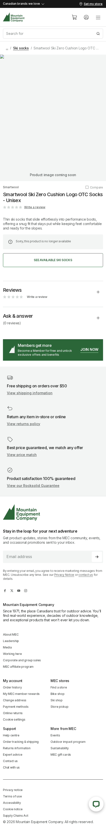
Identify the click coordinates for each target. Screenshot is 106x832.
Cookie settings (14, 719)
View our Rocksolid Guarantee (33, 485)
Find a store (59, 687)
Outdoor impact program (68, 742)
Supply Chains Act (15, 815)
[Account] (86, 17)
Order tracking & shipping (21, 742)
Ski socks (21, 48)
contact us (85, 575)
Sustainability (60, 748)
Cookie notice (12, 809)
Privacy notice (13, 790)
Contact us (10, 761)
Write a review (34, 207)
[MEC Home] (14, 17)
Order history (12, 687)
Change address (14, 700)
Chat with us (11, 767)
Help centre (11, 735)
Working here (12, 654)
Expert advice (12, 754)
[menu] (98, 17)
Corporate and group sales (22, 660)
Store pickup (60, 706)
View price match (22, 455)
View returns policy (23, 424)
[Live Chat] (96, 804)
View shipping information (30, 393)
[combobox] (53, 34)
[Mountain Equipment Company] (53, 512)
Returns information (17, 748)
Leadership (11, 641)
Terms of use (12, 796)
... (7, 48)
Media (7, 647)
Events (55, 735)
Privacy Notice (64, 575)
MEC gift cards (61, 754)
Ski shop (57, 700)
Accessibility (12, 803)
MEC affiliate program (18, 666)
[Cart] (74, 17)
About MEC (10, 634)
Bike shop (57, 694)
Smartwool (11, 187)
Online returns (13, 713)
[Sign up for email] (97, 557)
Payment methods (16, 706)
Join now (89, 349)
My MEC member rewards (21, 694)
